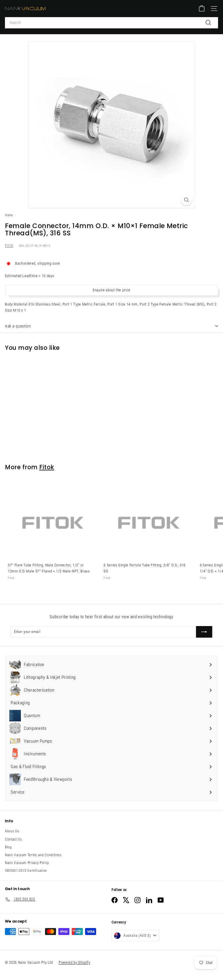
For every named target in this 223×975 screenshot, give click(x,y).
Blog (8, 847)
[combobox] (111, 22)
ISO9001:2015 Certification (26, 871)
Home (9, 215)
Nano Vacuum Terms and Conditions (33, 855)
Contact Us (13, 839)
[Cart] (201, 8)
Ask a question (18, 326)
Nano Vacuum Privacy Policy (27, 863)
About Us (12, 831)
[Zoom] (186, 199)
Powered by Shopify (74, 962)
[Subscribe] (204, 632)
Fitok (9, 245)
